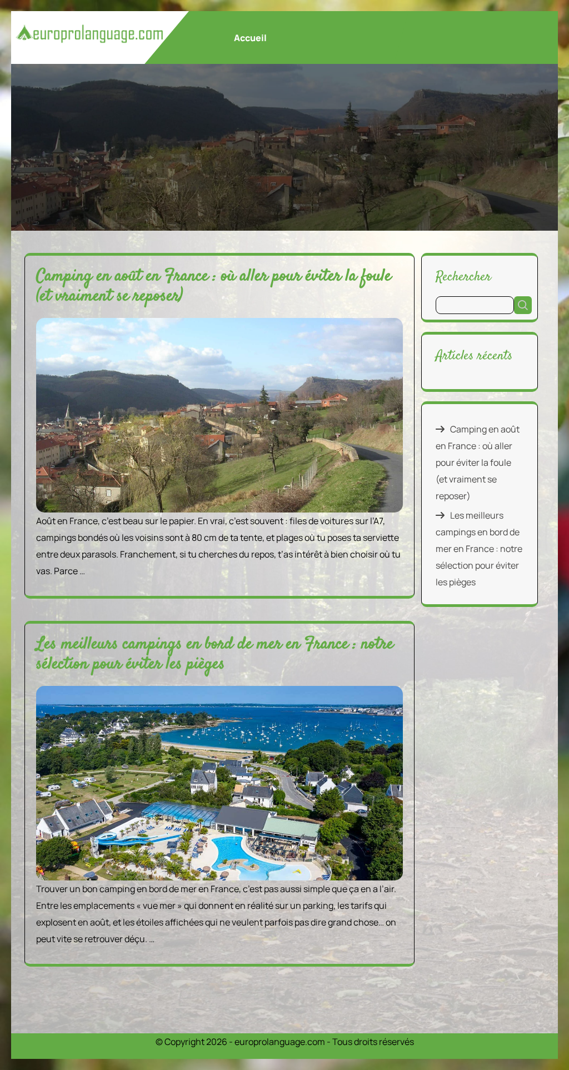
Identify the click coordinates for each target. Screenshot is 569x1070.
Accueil (250, 38)
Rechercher (463, 276)
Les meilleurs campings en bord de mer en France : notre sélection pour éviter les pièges (214, 654)
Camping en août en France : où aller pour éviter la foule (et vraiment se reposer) (213, 286)
